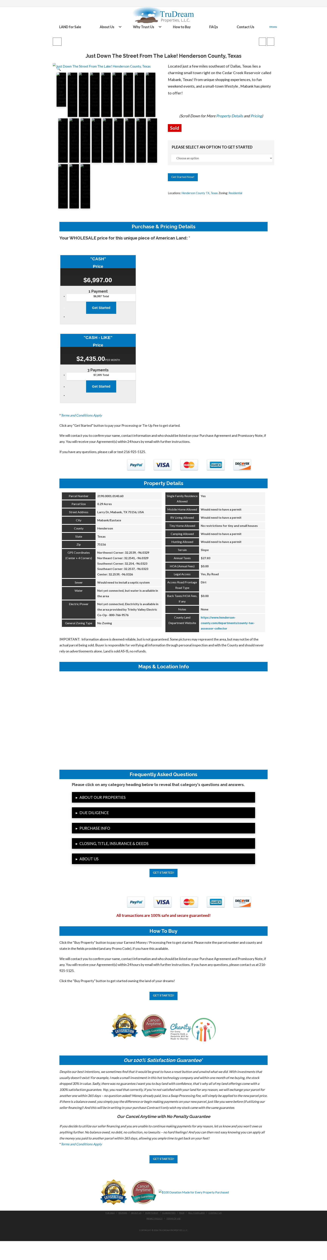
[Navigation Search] (265, 26)
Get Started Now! (182, 177)
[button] (59, 69)
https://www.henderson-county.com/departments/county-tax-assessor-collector (228, 623)
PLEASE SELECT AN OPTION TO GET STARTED (212, 147)
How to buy (151, 1213)
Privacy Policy (154, 1218)
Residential (235, 193)
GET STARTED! (163, 872)
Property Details (229, 115)
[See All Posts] (57, 42)
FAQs (181, 1213)
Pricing (256, 115)
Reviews (122, 1213)
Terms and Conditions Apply (81, 415)
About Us (136, 1213)
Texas (214, 193)
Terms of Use (173, 1218)
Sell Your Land (196, 1213)
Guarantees (168, 1213)
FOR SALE (110, 1213)
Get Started (101, 308)
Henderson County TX (195, 193)
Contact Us (215, 1213)
